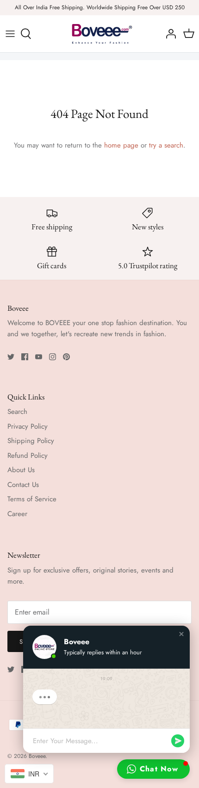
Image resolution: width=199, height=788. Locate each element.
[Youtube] (38, 356)
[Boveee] (99, 34)
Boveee (37, 756)
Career (17, 514)
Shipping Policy (30, 441)
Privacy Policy (27, 426)
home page (121, 145)
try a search (166, 145)
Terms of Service (31, 499)
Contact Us (23, 485)
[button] (181, 634)
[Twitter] (10, 356)
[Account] (168, 34)
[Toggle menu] (10, 34)
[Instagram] (52, 356)
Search (17, 411)
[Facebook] (24, 356)
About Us (21, 470)
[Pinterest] (66, 356)
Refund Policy (27, 455)
